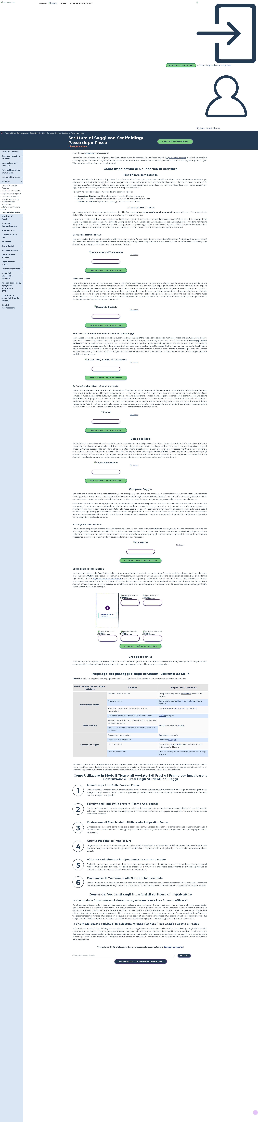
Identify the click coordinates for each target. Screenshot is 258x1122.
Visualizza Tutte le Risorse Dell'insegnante (140, 961)
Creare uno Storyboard (81, 3)
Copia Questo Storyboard (106, 261)
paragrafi (172, 740)
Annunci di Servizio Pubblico (9, 187)
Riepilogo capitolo (185, 701)
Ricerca (183, 955)
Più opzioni (134, 255)
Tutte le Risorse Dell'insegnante (16, 133)
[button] (54, 3)
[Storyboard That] (8, 2)
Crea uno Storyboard (181, 65)
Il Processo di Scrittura (10, 196)
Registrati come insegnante (218, 65)
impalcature (91, 153)
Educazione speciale (173, 947)
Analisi (162, 725)
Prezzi (64, 3)
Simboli (162, 716)
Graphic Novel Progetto (11, 194)
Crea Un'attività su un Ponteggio (106, 270)
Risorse (43, 3)
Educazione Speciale (37, 133)
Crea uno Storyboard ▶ (175, 141)
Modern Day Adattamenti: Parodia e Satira (11, 207)
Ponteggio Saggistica (11, 212)
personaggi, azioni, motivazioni (182, 708)
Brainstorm (164, 735)
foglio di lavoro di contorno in (107, 579)
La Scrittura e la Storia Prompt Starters (10, 200)
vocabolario (186, 694)
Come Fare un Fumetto (11, 191)
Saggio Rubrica (177, 744)
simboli (181, 725)
